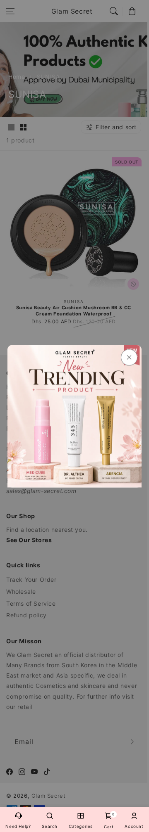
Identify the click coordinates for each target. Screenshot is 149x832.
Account (134, 826)
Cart (108, 820)
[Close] (129, 357)
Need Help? (18, 826)
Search (50, 826)
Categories (81, 826)
